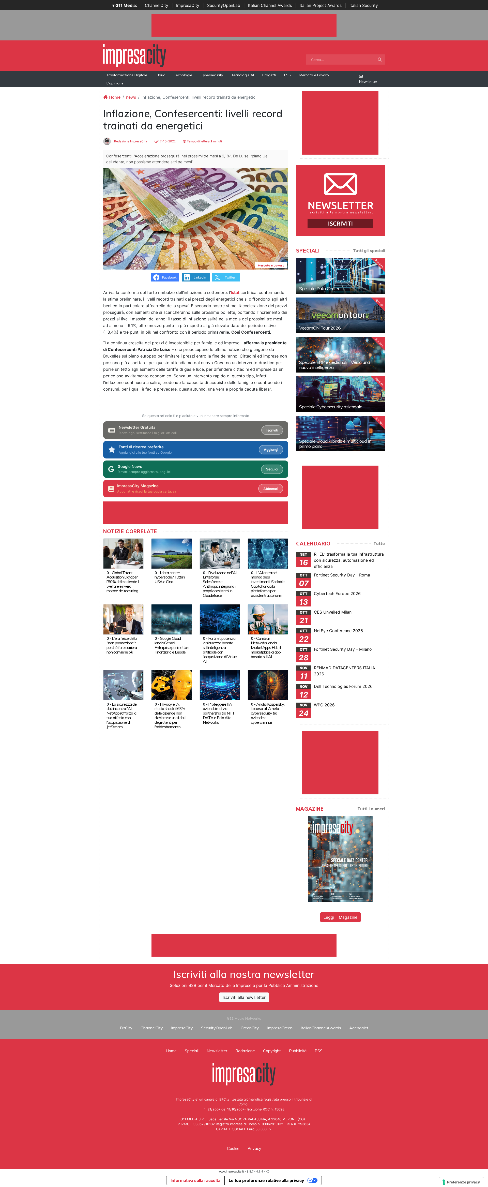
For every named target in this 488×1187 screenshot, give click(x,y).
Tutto (379, 543)
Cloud (160, 75)
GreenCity (250, 1027)
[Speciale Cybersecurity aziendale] (340, 394)
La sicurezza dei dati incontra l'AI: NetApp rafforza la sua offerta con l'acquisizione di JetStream (121, 716)
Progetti (269, 75)
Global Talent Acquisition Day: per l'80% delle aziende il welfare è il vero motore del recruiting (122, 582)
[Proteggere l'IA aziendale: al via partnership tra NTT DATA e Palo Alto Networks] (220, 684)
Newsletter (368, 81)
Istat (235, 292)
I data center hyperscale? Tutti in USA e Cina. (170, 577)
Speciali (192, 1050)
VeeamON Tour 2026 (320, 328)
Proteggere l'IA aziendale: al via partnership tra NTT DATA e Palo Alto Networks (219, 713)
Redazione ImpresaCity (130, 141)
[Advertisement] (244, 945)
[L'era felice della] (123, 618)
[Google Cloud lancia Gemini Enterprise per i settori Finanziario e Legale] (171, 618)
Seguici (272, 469)
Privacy (254, 1148)
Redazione (245, 1050)
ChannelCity (156, 5)
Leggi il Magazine (340, 917)
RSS (319, 1050)
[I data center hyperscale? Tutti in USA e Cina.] (171, 553)
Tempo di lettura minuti (204, 141)
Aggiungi (271, 450)
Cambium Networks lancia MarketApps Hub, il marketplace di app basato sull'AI (266, 647)
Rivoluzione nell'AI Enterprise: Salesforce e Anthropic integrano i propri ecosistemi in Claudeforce (219, 584)
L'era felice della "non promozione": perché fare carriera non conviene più (121, 645)
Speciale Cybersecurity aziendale (330, 407)
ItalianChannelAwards (321, 1027)
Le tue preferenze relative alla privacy (266, 1180)
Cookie (233, 1148)
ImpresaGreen (280, 1027)
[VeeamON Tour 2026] (340, 315)
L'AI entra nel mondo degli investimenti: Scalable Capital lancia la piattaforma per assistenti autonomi (267, 584)
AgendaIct (358, 1027)
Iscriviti (272, 430)
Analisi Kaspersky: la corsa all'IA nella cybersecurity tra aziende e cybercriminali (267, 713)
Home (114, 97)
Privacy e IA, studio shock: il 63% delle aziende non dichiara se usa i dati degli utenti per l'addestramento (170, 716)
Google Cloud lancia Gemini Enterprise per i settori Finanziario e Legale (171, 645)
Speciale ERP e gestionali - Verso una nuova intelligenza (334, 364)
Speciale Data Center (319, 288)
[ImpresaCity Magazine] (340, 859)
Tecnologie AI (242, 75)
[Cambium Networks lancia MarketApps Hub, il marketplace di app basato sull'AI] (268, 618)
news (131, 97)
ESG (287, 75)
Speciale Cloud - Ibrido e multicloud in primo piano (335, 443)
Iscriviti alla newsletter (244, 997)
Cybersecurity (212, 75)
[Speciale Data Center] (340, 276)
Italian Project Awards (321, 5)
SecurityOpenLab (223, 5)
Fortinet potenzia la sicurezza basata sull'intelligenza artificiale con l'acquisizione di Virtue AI (220, 650)
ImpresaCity (187, 5)
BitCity (126, 1027)
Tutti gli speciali (369, 250)
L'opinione (115, 83)
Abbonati (270, 489)
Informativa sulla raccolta (195, 1180)
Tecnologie (183, 75)
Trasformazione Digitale (126, 75)
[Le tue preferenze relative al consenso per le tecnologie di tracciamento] (461, 1182)
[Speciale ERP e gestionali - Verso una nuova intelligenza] (340, 355)
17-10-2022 (167, 141)
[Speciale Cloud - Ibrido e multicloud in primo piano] (340, 433)
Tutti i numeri (371, 808)
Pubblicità (298, 1050)
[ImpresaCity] (134, 55)
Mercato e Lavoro (314, 75)
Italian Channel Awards (270, 5)
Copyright (272, 1050)
